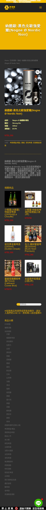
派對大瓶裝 (9, 451)
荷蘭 (8, 407)
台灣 (8, 349)
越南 (8, 418)
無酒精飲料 (9, 461)
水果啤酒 (8, 447)
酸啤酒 (7, 487)
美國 (8, 396)
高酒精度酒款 (10, 494)
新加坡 (8, 371)
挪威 (19, 60)
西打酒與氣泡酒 (10, 480)
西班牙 (8, 414)
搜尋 (18, 304)
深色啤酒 (29, 143)
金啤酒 (7, 491)
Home (7, 60)
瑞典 (8, 389)
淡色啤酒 (8, 454)
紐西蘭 (8, 392)
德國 (8, 356)
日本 (8, 374)
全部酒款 (13, 60)
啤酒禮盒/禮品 (15, 143)
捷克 (8, 367)
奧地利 (8, 352)
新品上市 (8, 436)
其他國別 (9, 341)
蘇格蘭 (8, 411)
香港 (8, 421)
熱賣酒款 (8, 465)
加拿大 (8, 345)
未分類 (7, 440)
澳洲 (8, 385)
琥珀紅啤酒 (9, 472)
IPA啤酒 (7, 324)
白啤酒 (7, 476)
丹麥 (8, 334)
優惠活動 (8, 328)
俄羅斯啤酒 (10, 338)
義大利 (8, 400)
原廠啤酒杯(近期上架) (13, 425)
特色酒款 (8, 469)
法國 (8, 381)
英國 (8, 403)
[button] (38, 72)
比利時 (8, 378)
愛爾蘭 (8, 360)
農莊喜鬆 (8, 483)
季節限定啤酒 (10, 432)
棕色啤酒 (8, 443)
